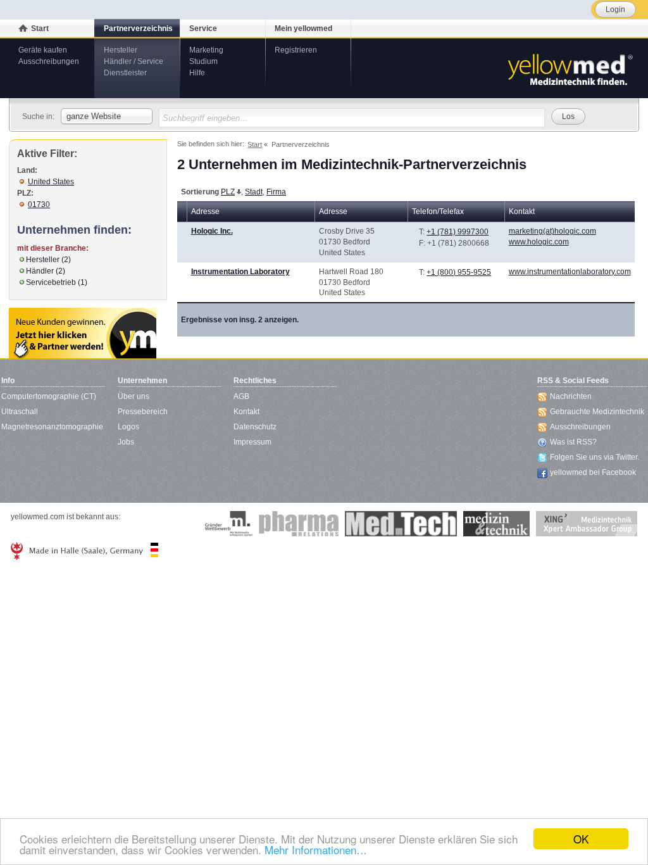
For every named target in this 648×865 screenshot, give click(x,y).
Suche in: (38, 116)
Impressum (252, 442)
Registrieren (296, 50)
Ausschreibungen (48, 61)
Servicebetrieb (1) (56, 282)
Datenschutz (255, 426)
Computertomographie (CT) (48, 396)
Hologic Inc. (212, 231)
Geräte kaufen (42, 50)
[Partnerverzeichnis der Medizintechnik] (82, 333)
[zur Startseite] (569, 68)
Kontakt (246, 411)
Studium (203, 61)
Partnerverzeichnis (138, 28)
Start (40, 28)
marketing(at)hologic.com (552, 231)
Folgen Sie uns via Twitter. (594, 457)
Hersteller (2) (48, 259)
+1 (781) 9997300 (458, 231)
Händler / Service (133, 61)
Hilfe (197, 72)
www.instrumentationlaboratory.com (570, 271)
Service (203, 28)
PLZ (228, 191)
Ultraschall (19, 411)
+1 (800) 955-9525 (459, 272)
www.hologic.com (539, 241)
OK (581, 839)
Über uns (133, 396)
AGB (241, 396)
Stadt (254, 191)
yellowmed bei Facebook (593, 472)
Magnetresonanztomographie (52, 426)
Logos (128, 426)
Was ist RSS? (573, 442)
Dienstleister (125, 72)
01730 (39, 204)
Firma (276, 191)
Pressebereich (143, 411)
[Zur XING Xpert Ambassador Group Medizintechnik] (586, 523)
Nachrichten (571, 396)
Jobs (126, 442)
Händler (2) (45, 271)
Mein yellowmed (303, 28)
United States (51, 181)
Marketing (206, 50)
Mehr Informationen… (316, 849)
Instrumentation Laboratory (240, 271)
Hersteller (120, 50)
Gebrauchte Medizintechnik (597, 411)
